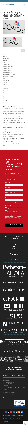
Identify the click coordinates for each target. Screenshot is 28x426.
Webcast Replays (6, 102)
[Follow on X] (9, 412)
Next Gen (5, 82)
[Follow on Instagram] (11, 412)
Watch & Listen (6, 98)
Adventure (5, 56)
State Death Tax (6, 90)
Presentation (5, 88)
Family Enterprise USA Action (9, 74)
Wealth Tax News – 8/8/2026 (9, 141)
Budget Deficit (6, 58)
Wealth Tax (5, 100)
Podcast (4, 86)
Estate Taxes (5, 62)
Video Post (5, 96)
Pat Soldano (5, 84)
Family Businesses (7, 70)
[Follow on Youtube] (17, 412)
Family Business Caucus (8, 64)
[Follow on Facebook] (6, 412)
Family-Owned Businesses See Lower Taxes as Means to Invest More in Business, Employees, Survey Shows (13, 127)
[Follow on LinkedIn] (14, 412)
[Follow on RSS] (19, 412)
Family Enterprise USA (7, 72)
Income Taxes (6, 80)
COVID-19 (5, 60)
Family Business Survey (8, 68)
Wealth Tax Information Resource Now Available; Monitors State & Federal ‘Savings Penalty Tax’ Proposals (13, 113)
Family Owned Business (8, 76)
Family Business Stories (8, 66)
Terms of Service (10, 420)
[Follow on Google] (22, 412)
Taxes (4, 94)
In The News (5, 78)
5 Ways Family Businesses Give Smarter (11, 120)
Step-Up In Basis (6, 92)
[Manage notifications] (25, 424)
